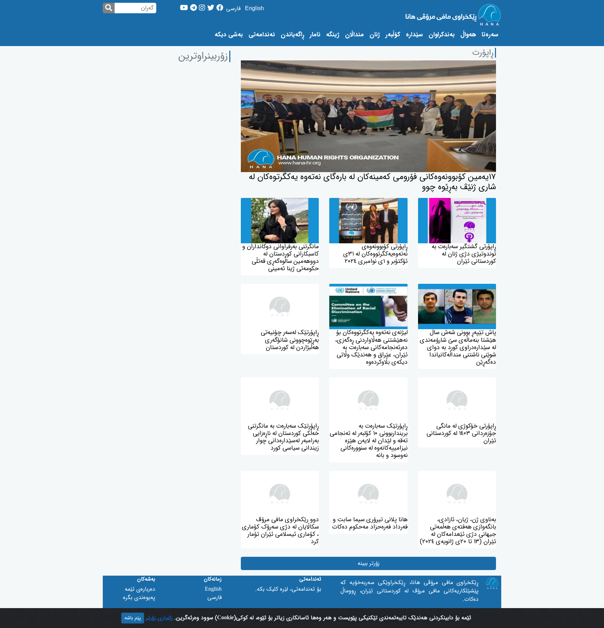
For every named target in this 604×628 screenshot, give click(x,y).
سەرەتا (488, 35)
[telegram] (193, 8)
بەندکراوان (442, 35)
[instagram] (202, 8)
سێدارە (414, 35)
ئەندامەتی (262, 35)
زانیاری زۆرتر (159, 617)
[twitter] (210, 8)
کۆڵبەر (393, 35)
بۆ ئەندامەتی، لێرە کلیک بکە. (288, 589)
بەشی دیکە (229, 35)
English (254, 8)
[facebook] (219, 8)
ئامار (315, 35)
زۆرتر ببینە (369, 563)
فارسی (233, 8)
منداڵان (354, 35)
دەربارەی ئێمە (140, 589)
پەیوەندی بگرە (139, 597)
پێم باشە (132, 618)
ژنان (374, 35)
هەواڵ (468, 35)
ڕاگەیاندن (292, 35)
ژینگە (332, 35)
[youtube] (184, 8)
